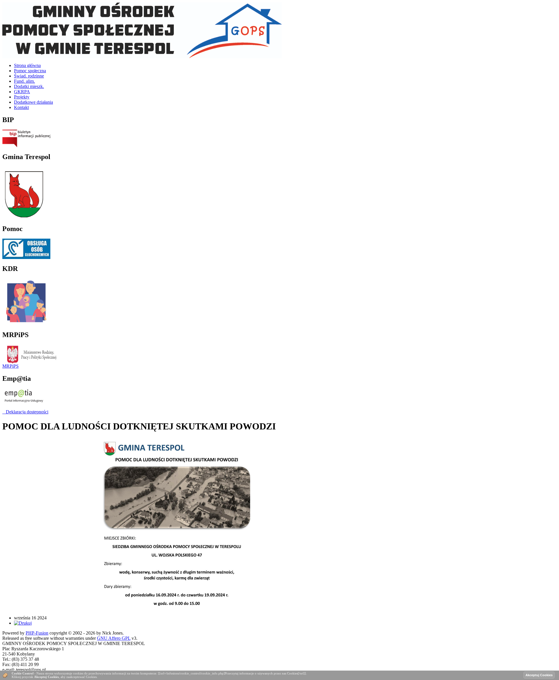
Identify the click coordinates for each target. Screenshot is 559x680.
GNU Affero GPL (113, 638)
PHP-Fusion (37, 632)
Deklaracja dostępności (25, 411)
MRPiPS (10, 366)
